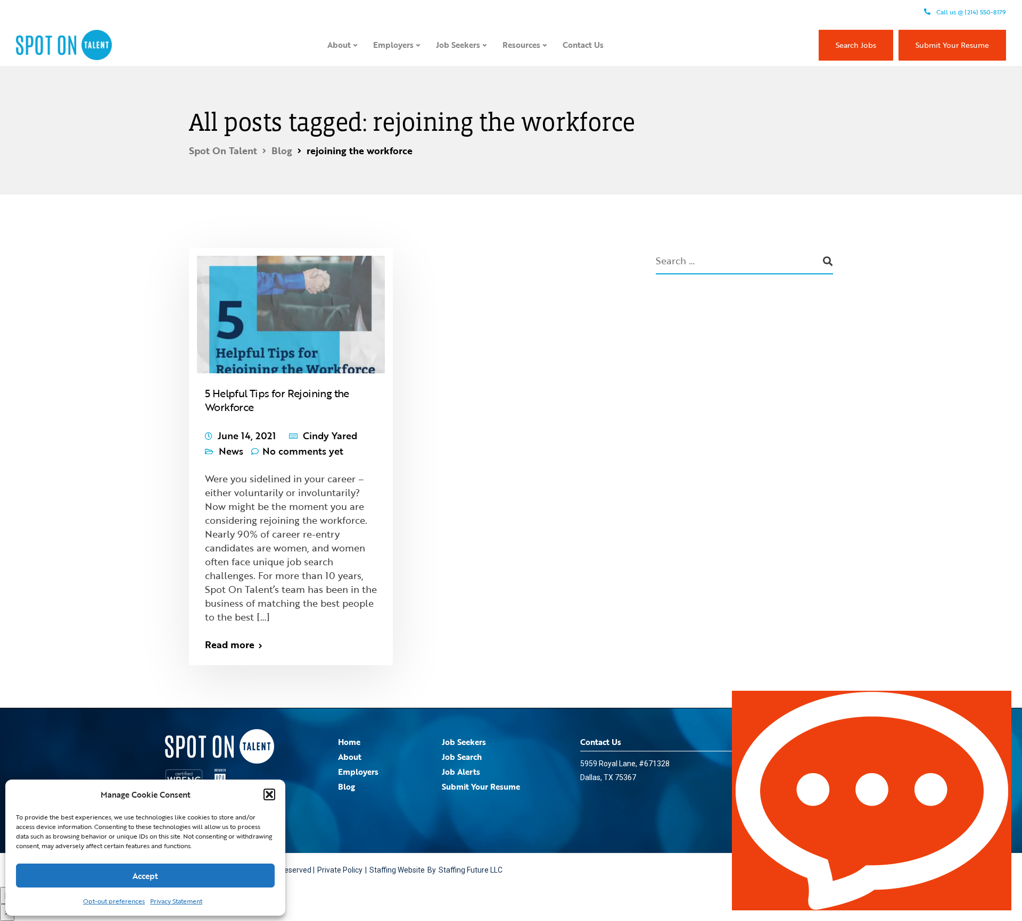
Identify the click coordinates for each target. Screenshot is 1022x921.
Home (349, 742)
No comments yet (302, 451)
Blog (346, 786)
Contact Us (583, 45)
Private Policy (339, 870)
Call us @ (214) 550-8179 (970, 11)
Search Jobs (856, 45)
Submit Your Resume (952, 45)
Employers (393, 45)
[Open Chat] (871, 800)
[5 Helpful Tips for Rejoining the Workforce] (291, 309)
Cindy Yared (330, 435)
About (339, 45)
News (231, 451)
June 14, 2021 (247, 435)
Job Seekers (458, 45)
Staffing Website (397, 870)
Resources (521, 45)
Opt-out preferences (114, 901)
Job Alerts (461, 771)
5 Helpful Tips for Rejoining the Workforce (277, 400)
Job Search (462, 757)
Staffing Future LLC (470, 870)
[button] (269, 794)
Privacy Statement (176, 901)
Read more (229, 644)
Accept (145, 876)
